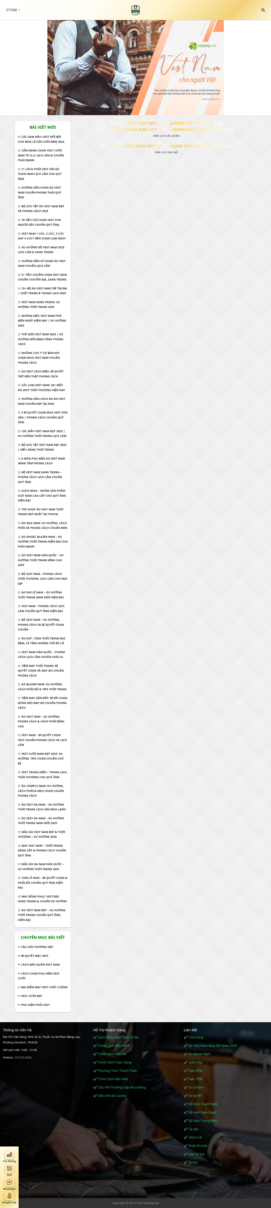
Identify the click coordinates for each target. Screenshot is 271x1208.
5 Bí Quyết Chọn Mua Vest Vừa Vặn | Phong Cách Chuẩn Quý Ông (43, 417)
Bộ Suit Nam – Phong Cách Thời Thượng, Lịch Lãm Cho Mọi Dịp (42, 578)
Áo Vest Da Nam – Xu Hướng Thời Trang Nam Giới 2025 (41, 820)
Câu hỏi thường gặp (37, 947)
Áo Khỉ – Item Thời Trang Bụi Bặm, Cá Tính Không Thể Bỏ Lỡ (41, 640)
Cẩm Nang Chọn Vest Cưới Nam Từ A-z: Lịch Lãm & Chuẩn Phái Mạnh (41, 155)
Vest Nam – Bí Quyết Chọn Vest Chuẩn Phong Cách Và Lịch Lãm (42, 740)
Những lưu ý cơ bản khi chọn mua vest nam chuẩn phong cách (39, 357)
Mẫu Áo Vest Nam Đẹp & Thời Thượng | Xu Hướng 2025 (41, 834)
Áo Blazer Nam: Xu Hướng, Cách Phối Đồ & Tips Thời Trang (42, 686)
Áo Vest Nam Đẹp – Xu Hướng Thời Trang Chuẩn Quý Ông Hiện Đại (41, 915)
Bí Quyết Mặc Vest (34, 956)
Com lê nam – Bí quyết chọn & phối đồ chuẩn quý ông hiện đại (42, 882)
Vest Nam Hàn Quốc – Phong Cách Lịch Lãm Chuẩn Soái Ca (41, 654)
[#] (135, 65)
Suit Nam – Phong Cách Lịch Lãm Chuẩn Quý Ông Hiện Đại (41, 608)
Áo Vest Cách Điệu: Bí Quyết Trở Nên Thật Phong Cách (40, 373)
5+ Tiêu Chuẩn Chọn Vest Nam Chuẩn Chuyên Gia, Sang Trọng (42, 277)
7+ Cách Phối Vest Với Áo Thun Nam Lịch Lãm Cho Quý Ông (40, 174)
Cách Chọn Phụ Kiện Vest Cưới (39, 976)
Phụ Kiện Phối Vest (35, 1005)
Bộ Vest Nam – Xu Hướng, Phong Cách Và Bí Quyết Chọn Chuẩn (41, 624)
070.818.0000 (23, 1057)
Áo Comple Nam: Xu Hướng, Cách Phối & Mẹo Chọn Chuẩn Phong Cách (41, 790)
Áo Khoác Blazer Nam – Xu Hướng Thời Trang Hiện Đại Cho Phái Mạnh (43, 541)
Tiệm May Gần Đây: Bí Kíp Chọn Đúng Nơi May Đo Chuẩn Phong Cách (42, 703)
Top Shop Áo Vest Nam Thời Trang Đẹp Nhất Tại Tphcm (40, 511)
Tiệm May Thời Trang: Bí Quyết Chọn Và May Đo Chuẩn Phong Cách (41, 670)
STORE (11, 10)
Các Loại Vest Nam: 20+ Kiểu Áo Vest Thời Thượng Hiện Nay (41, 387)
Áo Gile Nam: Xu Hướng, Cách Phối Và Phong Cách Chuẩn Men (42, 525)
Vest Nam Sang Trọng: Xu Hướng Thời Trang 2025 (39, 304)
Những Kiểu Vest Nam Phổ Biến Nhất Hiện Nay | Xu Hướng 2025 (42, 320)
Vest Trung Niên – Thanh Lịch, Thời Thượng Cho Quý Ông (42, 774)
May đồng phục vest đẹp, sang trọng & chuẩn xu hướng (42, 899)
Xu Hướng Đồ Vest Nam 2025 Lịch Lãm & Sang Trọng (41, 249)
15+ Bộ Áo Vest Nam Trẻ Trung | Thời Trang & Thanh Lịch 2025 (42, 290)
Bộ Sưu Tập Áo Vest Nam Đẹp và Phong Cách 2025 (41, 208)
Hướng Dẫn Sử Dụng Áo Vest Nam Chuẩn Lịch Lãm (42, 263)
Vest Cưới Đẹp (31, 996)
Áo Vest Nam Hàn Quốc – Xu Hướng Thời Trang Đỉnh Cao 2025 (41, 560)
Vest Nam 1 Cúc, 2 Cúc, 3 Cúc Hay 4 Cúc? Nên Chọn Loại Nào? (42, 236)
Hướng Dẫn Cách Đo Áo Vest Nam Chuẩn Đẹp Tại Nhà (41, 401)
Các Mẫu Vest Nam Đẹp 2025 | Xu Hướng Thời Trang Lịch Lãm (42, 433)
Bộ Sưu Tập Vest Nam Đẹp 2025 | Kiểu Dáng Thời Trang (42, 447)
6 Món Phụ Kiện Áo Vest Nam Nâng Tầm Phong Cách (41, 461)
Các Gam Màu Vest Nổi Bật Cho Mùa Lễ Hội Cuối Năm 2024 (41, 139)
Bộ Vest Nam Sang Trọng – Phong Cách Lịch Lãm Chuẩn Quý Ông (40, 477)
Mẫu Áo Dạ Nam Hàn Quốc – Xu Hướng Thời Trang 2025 (41, 866)
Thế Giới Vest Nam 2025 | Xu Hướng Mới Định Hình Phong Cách (40, 339)
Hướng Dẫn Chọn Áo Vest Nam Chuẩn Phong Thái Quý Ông (39, 192)
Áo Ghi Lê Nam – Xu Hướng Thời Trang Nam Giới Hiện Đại (40, 594)
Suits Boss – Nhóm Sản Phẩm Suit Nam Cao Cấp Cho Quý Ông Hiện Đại (42, 495)
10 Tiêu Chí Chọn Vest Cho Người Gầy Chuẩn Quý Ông (39, 222)
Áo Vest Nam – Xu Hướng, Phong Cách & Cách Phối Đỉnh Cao (41, 721)
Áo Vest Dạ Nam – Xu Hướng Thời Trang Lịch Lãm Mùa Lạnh (42, 807)
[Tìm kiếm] (263, 10)
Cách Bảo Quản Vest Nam (40, 964)
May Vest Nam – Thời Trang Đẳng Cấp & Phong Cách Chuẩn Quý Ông (42, 850)
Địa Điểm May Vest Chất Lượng (44, 987)
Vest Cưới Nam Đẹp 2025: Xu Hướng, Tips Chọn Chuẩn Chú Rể (41, 758)
